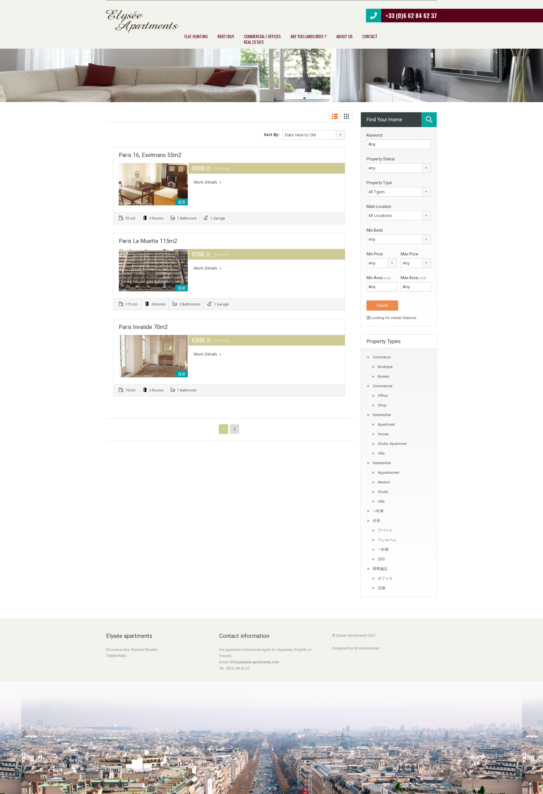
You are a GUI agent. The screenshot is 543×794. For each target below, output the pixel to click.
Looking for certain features (393, 318)
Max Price (409, 254)
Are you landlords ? (308, 36)
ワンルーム (387, 540)
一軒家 (378, 511)
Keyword (374, 135)
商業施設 (380, 569)
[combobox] (314, 135)
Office (383, 395)
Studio (383, 492)
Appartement (388, 472)
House (383, 434)
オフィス (385, 578)
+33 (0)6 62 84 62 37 (411, 15)
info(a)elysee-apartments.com (254, 662)
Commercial (382, 386)
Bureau (383, 376)
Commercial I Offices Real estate (262, 39)
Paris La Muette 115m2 (148, 241)
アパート (385, 530)
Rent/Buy (225, 36)
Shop (382, 405)
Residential (382, 415)
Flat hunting (196, 36)
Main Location (379, 206)
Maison (384, 482)
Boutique (385, 367)
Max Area (413, 278)
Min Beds (375, 230)
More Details (205, 182)
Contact (370, 36)
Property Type (379, 182)
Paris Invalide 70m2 (143, 327)
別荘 (381, 559)
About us (344, 36)
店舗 (381, 588)
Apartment (386, 424)
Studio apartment (392, 444)
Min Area (379, 278)
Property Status (381, 159)
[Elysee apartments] (143, 21)
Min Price (375, 254)
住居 (376, 520)
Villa (381, 453)
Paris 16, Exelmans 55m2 (150, 155)
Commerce (382, 357)
